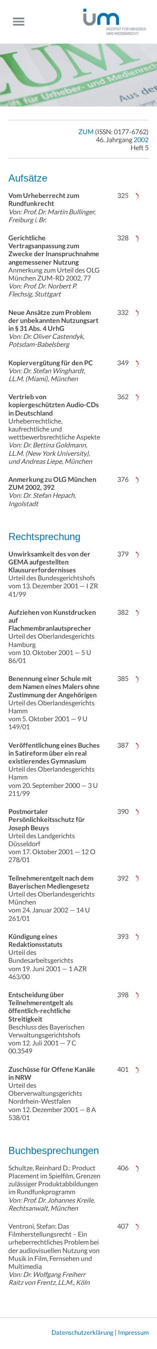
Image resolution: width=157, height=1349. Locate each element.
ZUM (86, 131)
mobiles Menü (22, 21)
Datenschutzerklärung (82, 1332)
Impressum (133, 1332)
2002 (141, 139)
